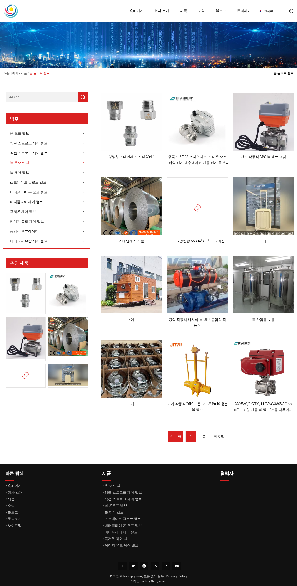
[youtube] (176, 566)
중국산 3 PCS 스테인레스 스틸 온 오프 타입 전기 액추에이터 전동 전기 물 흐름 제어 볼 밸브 (197, 159)
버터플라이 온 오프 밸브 (28, 192)
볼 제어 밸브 (19, 172)
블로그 (221, 10)
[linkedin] (155, 566)
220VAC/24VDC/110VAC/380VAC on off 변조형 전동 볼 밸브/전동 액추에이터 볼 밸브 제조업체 (263, 407)
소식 (201, 10)
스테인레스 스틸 (131, 241)
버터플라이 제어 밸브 (26, 201)
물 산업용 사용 (263, 319)
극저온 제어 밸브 (23, 211)
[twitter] (133, 566)
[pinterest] (144, 566)
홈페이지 (136, 10)
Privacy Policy (176, 576)
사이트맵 (15, 525)
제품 (183, 10)
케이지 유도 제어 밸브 (27, 221)
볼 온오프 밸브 (21, 162)
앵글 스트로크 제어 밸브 (28, 143)
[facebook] (122, 566)
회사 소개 (161, 10)
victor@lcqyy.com (153, 581)
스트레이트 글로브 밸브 (28, 182)
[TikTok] (166, 566)
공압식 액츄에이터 (24, 231)
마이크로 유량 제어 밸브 (28, 241)
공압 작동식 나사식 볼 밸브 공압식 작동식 (197, 322)
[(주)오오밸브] (10, 11)
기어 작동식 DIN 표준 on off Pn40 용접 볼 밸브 (197, 406)
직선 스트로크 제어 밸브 (28, 152)
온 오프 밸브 (19, 133)
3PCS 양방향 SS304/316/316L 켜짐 (197, 241)
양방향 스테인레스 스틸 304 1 (131, 156)
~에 (263, 241)
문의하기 (244, 10)
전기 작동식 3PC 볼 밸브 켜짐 (263, 156)
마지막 (219, 436)
